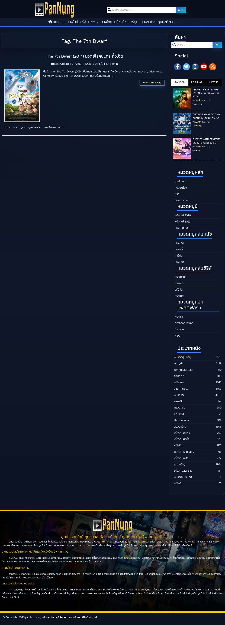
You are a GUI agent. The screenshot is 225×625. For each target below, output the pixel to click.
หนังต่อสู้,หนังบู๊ (182, 357)
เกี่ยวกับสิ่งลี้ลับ (182, 439)
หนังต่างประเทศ (183, 477)
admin (114, 63)
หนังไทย (106, 22)
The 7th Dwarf (11, 127)
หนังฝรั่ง (120, 22)
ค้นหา (181, 10)
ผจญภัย (178, 363)
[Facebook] (177, 66)
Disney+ (179, 329)
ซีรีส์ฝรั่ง (179, 283)
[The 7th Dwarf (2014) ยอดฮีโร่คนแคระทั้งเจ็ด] (22, 95)
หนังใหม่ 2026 (182, 215)
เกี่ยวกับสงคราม (183, 470)
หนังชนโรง (148, 22)
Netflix (93, 22)
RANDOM (180, 82)
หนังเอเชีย (180, 262)
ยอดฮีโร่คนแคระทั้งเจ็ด (53, 127)
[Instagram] (195, 66)
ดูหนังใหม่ (180, 181)
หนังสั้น (178, 483)
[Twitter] (186, 66)
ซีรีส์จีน (178, 289)
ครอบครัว (179, 407)
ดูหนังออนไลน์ (34, 127)
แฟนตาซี (179, 414)
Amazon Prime (183, 323)
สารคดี (178, 401)
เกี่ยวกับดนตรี (182, 433)
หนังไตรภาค (181, 200)
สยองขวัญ (180, 426)
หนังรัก (178, 445)
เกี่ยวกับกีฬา (181, 458)
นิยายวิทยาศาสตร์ (184, 451)
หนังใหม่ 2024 (182, 228)
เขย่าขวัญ (179, 464)
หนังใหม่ (72, 22)
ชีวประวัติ (179, 376)
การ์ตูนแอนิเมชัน (183, 369)
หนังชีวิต (179, 395)
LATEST (213, 82)
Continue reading (151, 82)
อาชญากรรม (181, 388)
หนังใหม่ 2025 (182, 221)
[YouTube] (203, 66)
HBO (177, 335)
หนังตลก (179, 382)
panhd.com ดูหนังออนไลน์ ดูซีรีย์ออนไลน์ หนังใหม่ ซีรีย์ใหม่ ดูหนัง (61, 617)
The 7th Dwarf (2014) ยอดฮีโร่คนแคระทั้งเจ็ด (84, 56)
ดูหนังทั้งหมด (167, 22)
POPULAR (196, 82)
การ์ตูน (133, 22)
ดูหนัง (23, 127)
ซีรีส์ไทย (179, 296)
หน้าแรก (59, 22)
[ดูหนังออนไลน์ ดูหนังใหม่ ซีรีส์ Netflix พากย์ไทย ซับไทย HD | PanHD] (54, 16)
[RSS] (212, 66)
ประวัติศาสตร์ (181, 420)
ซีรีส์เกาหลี (180, 277)
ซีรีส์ (83, 22)
